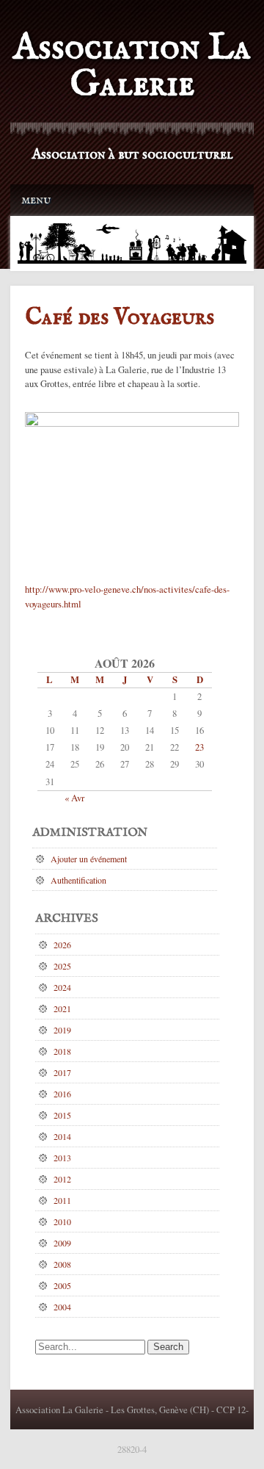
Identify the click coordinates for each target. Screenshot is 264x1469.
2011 (62, 1200)
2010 (62, 1221)
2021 (62, 1008)
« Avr (74, 797)
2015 (62, 1115)
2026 (62, 944)
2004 (62, 1307)
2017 (62, 1072)
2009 (62, 1243)
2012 (62, 1179)
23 (199, 747)
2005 (62, 1285)
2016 (62, 1094)
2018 (62, 1051)
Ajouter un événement (89, 859)
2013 (62, 1157)
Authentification (78, 880)
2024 (62, 987)
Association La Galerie (132, 66)
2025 (62, 966)
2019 (62, 1030)
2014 (62, 1136)
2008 (62, 1264)
